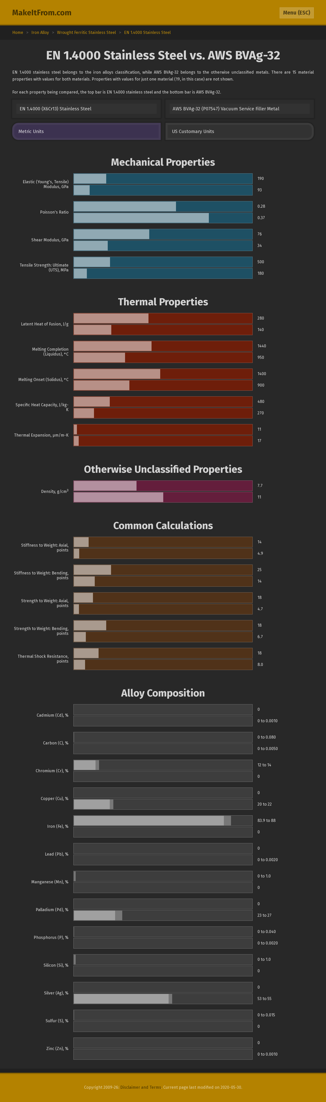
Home (17, 32)
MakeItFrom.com (42, 12)
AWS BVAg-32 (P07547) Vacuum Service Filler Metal (226, 109)
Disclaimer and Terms (140, 1087)
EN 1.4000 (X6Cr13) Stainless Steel (55, 109)
